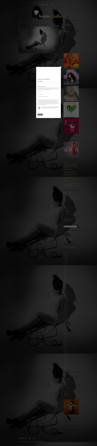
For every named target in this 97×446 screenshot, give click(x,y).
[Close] (60, 67)
